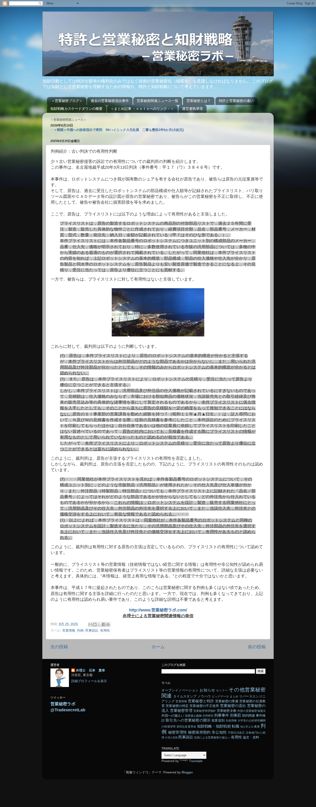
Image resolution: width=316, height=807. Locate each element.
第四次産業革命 (186, 726)
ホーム (158, 646)
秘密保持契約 (199, 732)
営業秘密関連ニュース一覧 (157, 101)
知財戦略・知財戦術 (214, 726)
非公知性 (219, 732)
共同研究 (208, 715)
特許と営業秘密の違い (236, 101)
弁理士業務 (171, 737)
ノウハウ (204, 696)
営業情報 (68, 630)
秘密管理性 (177, 732)
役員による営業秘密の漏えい (212, 737)
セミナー (222, 690)
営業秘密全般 (226, 710)
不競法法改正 (236, 732)
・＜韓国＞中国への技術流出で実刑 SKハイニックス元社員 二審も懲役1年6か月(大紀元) (117, 130)
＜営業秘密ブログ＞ (67, 101)
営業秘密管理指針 (204, 710)
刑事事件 (221, 715)
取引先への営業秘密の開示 (188, 720)
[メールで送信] (90, 624)
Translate (196, 761)
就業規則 (218, 720)
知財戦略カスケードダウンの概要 (76, 109)
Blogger (187, 772)
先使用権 (231, 720)
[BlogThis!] (95, 624)
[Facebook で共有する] (103, 624)
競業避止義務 (193, 715)
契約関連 (248, 715)
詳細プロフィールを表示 (89, 681)
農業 (257, 726)
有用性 (105, 630)
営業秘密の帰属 (226, 701)
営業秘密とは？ (198, 101)
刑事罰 (235, 715)
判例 (80, 630)
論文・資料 (251, 737)
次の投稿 (59, 646)
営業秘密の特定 (177, 706)
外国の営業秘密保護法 (251, 710)
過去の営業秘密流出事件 (110, 101)
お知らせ (207, 690)
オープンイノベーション (180, 690)
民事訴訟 (91, 630)
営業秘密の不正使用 (204, 706)
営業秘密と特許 (201, 701)
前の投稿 (257, 646)
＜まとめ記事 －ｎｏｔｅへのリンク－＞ (142, 109)
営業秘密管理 (181, 710)
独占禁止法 (246, 726)
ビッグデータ (220, 696)
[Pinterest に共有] (108, 624)
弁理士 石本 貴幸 (90, 670)
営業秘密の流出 (233, 705)
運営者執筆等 (192, 109)
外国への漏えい (172, 715)
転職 (235, 726)
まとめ (234, 696)
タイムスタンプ (184, 696)
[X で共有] (99, 624)
